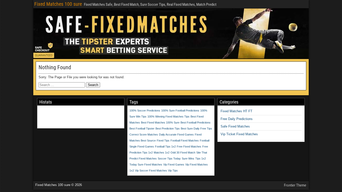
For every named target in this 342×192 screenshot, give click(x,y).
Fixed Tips (163, 140)
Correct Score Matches (143, 134)
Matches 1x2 (161, 152)
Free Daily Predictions (237, 119)
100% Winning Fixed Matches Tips (168, 116)
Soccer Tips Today (169, 158)
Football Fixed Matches (184, 140)
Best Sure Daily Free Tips (196, 128)
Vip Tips (173, 170)
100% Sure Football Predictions (180, 110)
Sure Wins (188, 158)
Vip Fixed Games (173, 164)
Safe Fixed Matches (235, 126)
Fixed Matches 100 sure (58, 4)
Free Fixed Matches (189, 146)
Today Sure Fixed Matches (145, 164)
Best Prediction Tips (167, 128)
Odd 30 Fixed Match (182, 152)
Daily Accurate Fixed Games (176, 134)
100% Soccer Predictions (144, 110)
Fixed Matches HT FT (236, 111)
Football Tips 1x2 (165, 146)
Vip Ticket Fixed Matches (239, 134)
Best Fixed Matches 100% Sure (160, 122)
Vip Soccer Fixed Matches (151, 170)
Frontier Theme (295, 185)
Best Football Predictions (196, 122)
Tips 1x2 (200, 158)
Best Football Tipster (141, 128)
